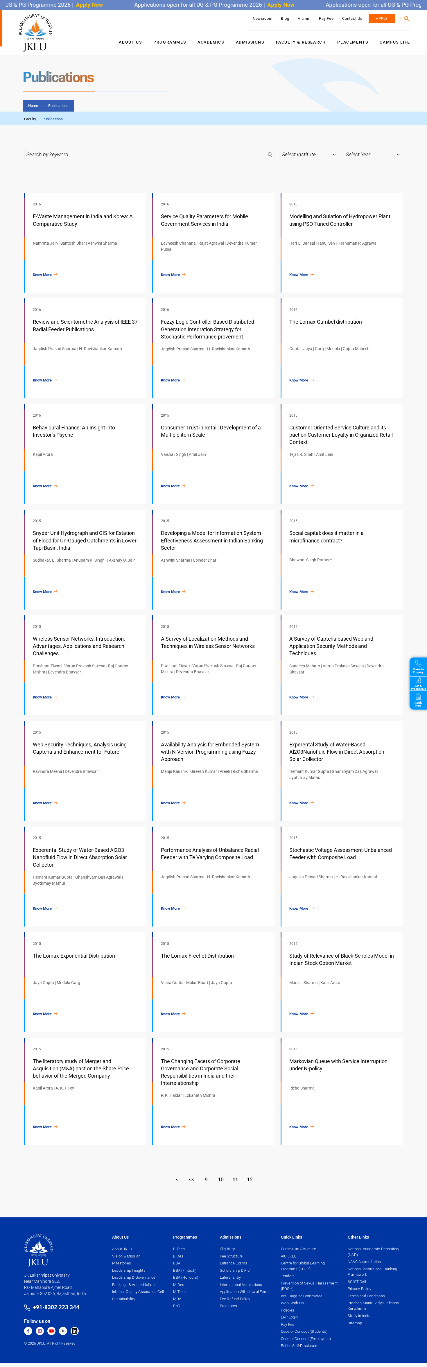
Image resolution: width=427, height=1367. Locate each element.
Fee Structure (231, 1256)
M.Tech (179, 1291)
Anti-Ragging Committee (301, 1296)
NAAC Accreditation (364, 1261)
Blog (285, 18)
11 (235, 1179)
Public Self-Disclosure (299, 1345)
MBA (177, 1299)
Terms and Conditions (366, 1296)
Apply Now (72, 4)
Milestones (121, 1263)
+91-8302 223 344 (56, 1307)
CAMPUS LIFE (395, 42)
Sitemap (355, 1323)
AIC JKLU (289, 1256)
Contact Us (352, 18)
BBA (176, 1263)
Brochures (228, 1306)
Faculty (30, 119)
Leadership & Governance (134, 1277)
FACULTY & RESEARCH (301, 42)
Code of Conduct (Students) (304, 1331)
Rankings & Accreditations (134, 1284)
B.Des (178, 1256)
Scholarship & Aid (235, 1270)
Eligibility (227, 1249)
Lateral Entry (230, 1277)
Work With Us (292, 1303)
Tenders (288, 1276)
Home (33, 105)
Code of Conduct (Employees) (306, 1338)
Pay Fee (326, 18)
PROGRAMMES (169, 42)
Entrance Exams (233, 1263)
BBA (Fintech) (184, 1270)
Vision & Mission (126, 1256)
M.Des (178, 1284)
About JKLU (122, 1249)
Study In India (359, 1316)
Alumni (304, 18)
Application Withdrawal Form (244, 1291)
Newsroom (262, 18)
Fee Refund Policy (235, 1299)
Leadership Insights (129, 1270)
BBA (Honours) (185, 1277)
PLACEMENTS (352, 42)
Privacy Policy (359, 1289)
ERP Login (289, 1317)
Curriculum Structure (298, 1249)
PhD (176, 1306)
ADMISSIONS (250, 42)
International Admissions (241, 1284)
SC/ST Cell (357, 1282)
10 (221, 1179)
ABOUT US (130, 42)
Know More (42, 275)
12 (250, 1179)
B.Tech (179, 1249)
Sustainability (123, 1299)
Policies (288, 1310)
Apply (382, 18)
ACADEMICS (211, 42)
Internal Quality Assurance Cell (138, 1291)
